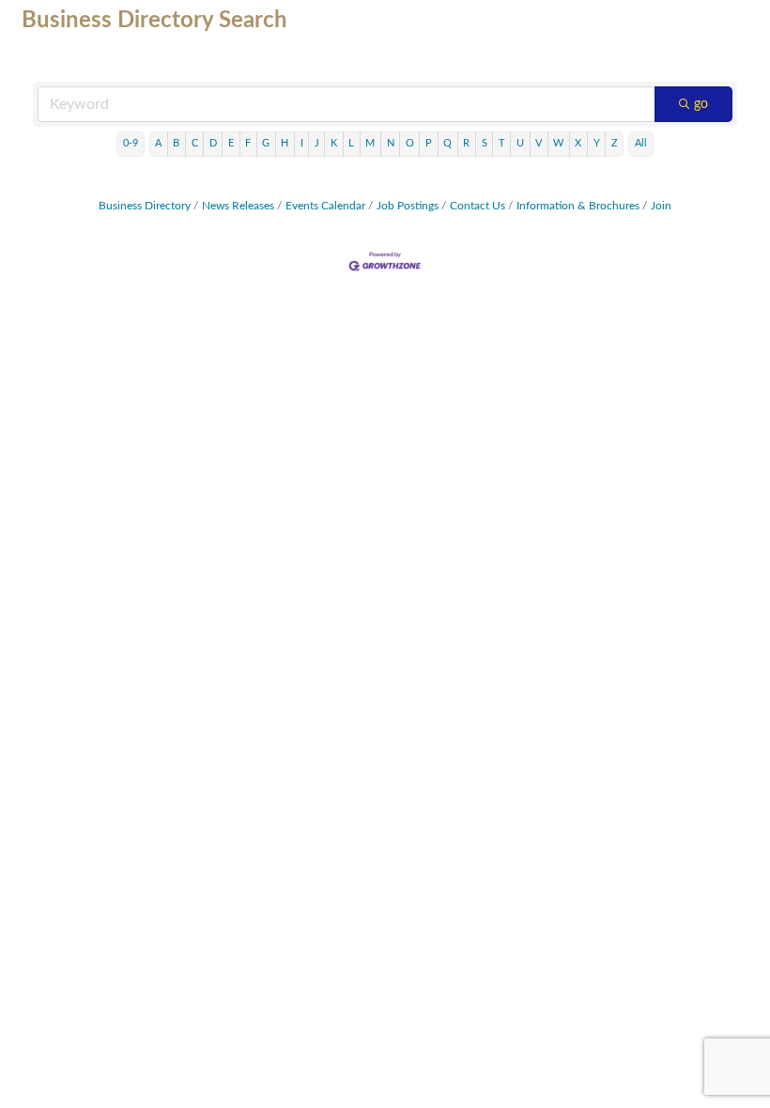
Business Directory (145, 205)
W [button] (558, 143)
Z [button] (614, 143)
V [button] (538, 143)
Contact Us (477, 205)
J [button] (317, 143)
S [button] (484, 143)
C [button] (195, 143)
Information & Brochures (577, 205)
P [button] (428, 143)
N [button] (390, 143)
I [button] (301, 143)
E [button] (231, 143)
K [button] (334, 143)
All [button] (641, 143)
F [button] (248, 143)
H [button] (284, 143)
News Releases (238, 205)
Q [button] (447, 143)
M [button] (370, 143)
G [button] (266, 143)
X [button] (578, 143)
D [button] (213, 143)
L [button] (351, 143)
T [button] (502, 143)
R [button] (466, 143)
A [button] (158, 143)
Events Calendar (325, 205)
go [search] (701, 104)
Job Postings (408, 205)
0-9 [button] (130, 143)
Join (661, 205)
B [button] (176, 143)
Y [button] (596, 143)
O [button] (410, 143)
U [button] (520, 143)
